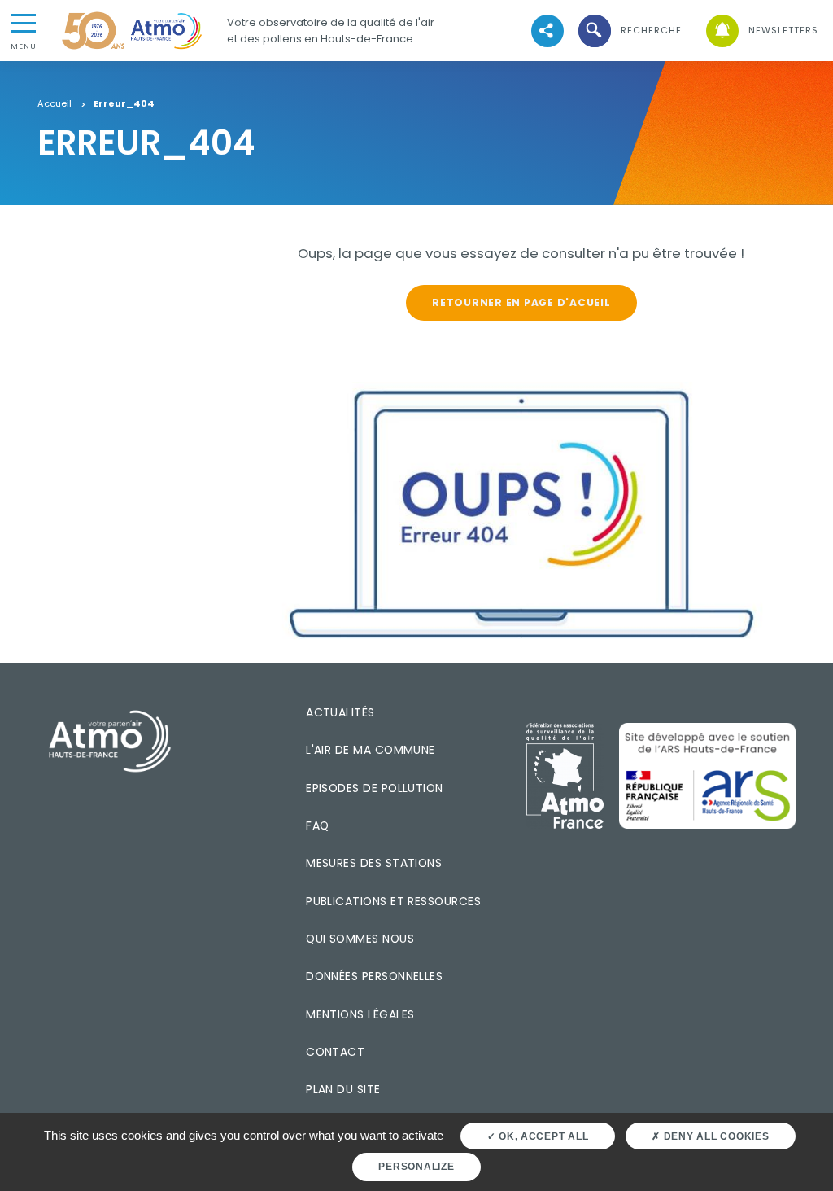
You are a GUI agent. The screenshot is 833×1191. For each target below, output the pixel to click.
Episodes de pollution (374, 788)
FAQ (317, 825)
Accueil (54, 104)
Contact (335, 1052)
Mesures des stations (374, 863)
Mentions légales (360, 1014)
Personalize (416, 1166)
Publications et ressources (393, 901)
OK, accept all (541, 1136)
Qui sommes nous (360, 938)
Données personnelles (374, 976)
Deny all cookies (715, 1136)
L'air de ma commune (370, 750)
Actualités (340, 712)
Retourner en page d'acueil (521, 302)
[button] (629, 30)
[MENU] (23, 22)
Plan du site (343, 1089)
